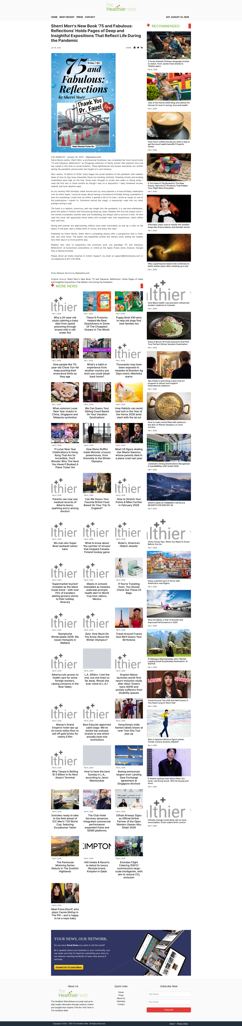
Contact (121, 1004)
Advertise (121, 1001)
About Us (121, 998)
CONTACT (90, 17)
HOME (54, 17)
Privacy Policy (182, 1024)
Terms (172, 1024)
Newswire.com (93, 157)
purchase (118, 245)
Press (121, 995)
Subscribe (168, 1010)
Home (121, 992)
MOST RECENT (66, 17)
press (80, 17)
